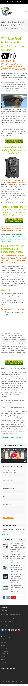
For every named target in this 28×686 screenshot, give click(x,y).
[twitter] (9, 630)
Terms (7, 626)
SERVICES (4, 645)
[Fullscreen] (25, 461)
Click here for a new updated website (12, 437)
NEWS (3, 659)
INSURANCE (5, 654)
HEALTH (4, 656)
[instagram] (12, 630)
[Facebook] (4, 597)
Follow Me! (4, 534)
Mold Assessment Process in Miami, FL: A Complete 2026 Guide (16, 567)
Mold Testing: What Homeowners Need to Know (16, 587)
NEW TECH (5, 648)
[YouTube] (14, 597)
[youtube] (19, 630)
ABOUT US (5, 642)
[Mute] (22, 461)
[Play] (3, 461)
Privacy (3, 626)
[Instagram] (9, 597)
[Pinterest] (12, 597)
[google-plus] (6, 630)
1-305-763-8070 (8, 622)
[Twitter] (7, 597)
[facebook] (2, 630)
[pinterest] (16, 630)
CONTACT (4, 662)
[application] (14, 455)
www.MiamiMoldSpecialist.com (12, 618)
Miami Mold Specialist (16, 681)
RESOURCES (5, 651)
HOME (3, 640)
